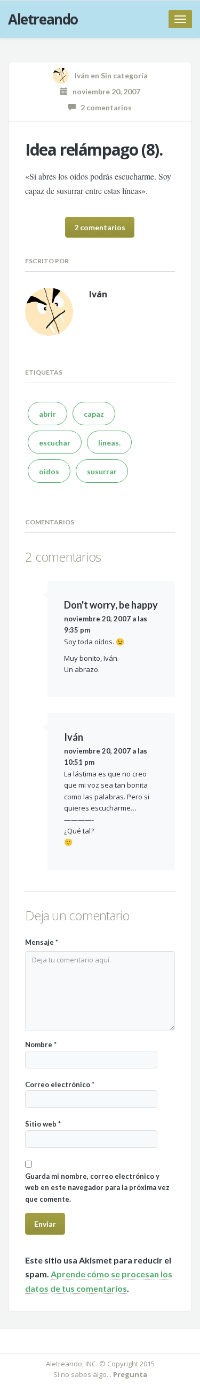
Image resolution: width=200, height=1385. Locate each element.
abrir (47, 413)
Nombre (41, 1044)
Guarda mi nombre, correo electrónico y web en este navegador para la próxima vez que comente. (97, 1187)
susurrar (102, 471)
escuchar (54, 442)
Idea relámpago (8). (93, 149)
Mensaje (41, 942)
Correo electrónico (59, 1084)
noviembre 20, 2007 (104, 91)
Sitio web (43, 1124)
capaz (94, 413)
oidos (49, 471)
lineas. (109, 442)
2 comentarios (104, 107)
